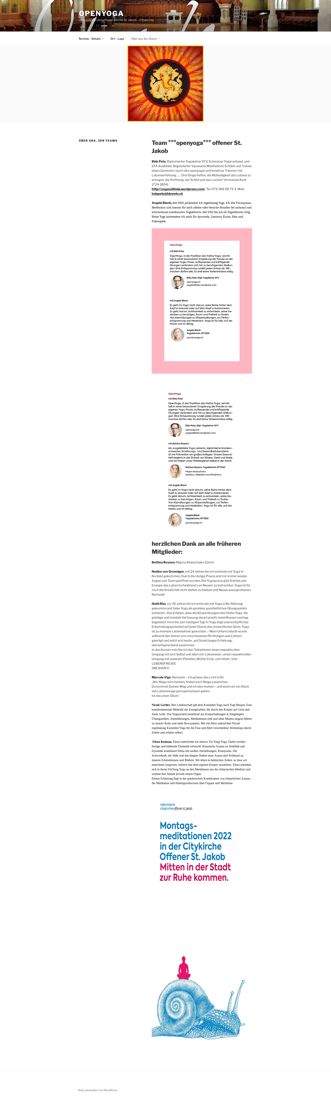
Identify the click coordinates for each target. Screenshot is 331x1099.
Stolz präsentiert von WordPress (97, 1090)
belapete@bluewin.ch (167, 193)
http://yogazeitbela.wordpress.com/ (178, 189)
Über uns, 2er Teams (144, 38)
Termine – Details (90, 38)
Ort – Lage (117, 38)
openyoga (101, 13)
